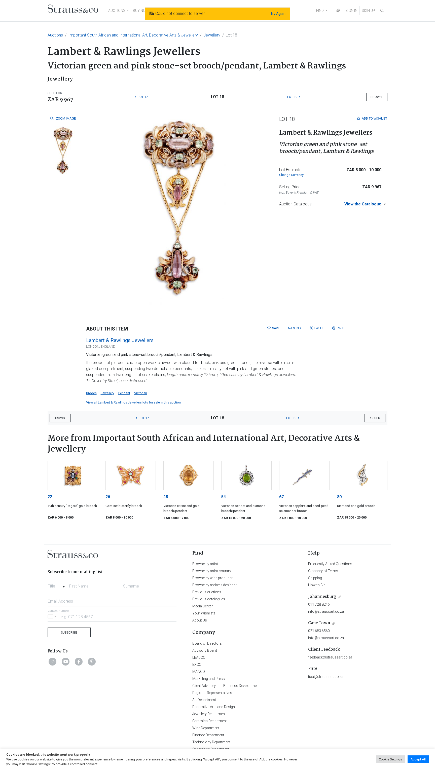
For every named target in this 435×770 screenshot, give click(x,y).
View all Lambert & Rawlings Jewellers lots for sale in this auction (133, 402)
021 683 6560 (319, 631)
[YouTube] (66, 661)
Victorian (140, 393)
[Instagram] (53, 661)
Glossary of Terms (323, 571)
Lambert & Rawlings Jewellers (120, 340)
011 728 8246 (319, 604)
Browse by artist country (211, 571)
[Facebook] (79, 661)
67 (281, 496)
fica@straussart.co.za (325, 677)
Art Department (204, 700)
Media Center (202, 606)
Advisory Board (204, 650)
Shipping (315, 578)
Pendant (124, 393)
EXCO (196, 665)
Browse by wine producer (212, 578)
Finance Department (208, 735)
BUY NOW (141, 11)
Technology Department (211, 742)
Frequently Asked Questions (330, 564)
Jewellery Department (209, 714)
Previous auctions (206, 592)
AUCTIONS (116, 11)
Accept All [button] (418, 759)
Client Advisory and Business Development (226, 686)
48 (165, 496)
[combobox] (57, 584)
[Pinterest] (92, 661)
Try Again (277, 14)
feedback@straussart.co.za (330, 657)
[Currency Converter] (338, 10)
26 (107, 496)
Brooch (91, 393)
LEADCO (198, 657)
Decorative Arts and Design (213, 707)
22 (50, 496)
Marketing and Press (208, 679)
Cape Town (319, 623)
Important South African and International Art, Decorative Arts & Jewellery (133, 35)
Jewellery (211, 35)
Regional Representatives (212, 693)
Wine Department (205, 728)
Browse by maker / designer (214, 585)
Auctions (55, 35)
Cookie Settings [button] (390, 759)
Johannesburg (322, 597)
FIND (320, 11)
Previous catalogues (208, 599)
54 (223, 496)
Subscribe (69, 632)
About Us (199, 620)
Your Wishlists (203, 613)
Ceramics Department (209, 721)
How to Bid (316, 585)
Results (375, 418)
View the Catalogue (362, 204)
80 (339, 496)
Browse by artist (205, 564)
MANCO (198, 672)
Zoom (65, 118)
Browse (377, 97)
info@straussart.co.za (326, 611)
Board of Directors (207, 643)
